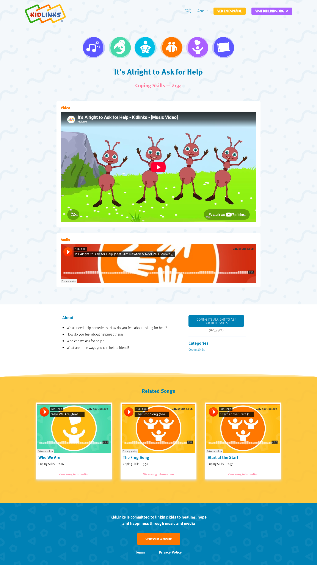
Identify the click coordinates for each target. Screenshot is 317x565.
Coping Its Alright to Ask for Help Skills (216, 321)
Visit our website (159, 539)
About (202, 11)
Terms (140, 552)
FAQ (188, 11)
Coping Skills (196, 349)
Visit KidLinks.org (269, 11)
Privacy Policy (170, 552)
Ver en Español (229, 11)
